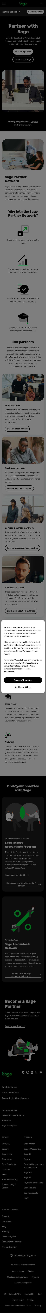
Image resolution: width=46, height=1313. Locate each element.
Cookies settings (23, 687)
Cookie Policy (22, 651)
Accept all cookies (23, 680)
